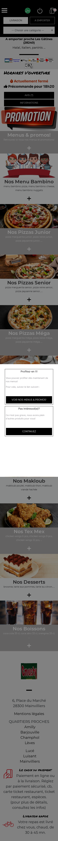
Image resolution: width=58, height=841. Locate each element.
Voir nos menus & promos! (29, 399)
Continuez (29, 431)
